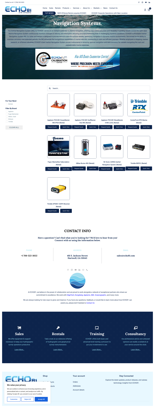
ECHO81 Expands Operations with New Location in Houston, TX (96, 13)
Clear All (14, 127)
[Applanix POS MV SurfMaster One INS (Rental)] (125, 118)
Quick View (79, 151)
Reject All (27, 399)
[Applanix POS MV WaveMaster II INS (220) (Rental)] (71, 184)
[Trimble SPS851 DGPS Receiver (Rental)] (71, 382)
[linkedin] (149, 2)
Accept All (41, 399)
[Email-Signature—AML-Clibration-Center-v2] (77, 49)
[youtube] (146, 2)
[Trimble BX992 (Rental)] (125, 316)
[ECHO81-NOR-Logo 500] (18, 7)
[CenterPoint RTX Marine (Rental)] (125, 184)
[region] (27, 393)
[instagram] (142, 2)
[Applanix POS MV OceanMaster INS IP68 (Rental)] (71, 118)
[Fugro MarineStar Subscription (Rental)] (71, 250)
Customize (13, 399)
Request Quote (65, 151)
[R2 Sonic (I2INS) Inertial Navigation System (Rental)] (71, 316)
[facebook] (139, 2)
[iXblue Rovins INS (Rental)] (125, 250)
